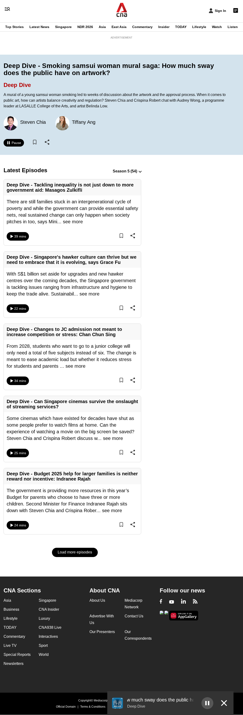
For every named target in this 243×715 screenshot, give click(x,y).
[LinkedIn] (183, 602)
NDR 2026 (85, 27)
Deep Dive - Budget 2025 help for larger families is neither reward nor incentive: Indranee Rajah (72, 476)
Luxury (44, 618)
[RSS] (195, 602)
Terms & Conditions (92, 706)
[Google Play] (162, 615)
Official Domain (66, 706)
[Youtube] (171, 602)
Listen (233, 27)
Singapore (63, 27)
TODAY (181, 27)
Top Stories (14, 27)
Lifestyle (199, 27)
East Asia (119, 27)
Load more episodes (75, 552)
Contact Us (134, 616)
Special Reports (17, 655)
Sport (43, 646)
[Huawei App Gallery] (183, 615)
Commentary (142, 27)
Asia (102, 27)
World (44, 655)
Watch (217, 27)
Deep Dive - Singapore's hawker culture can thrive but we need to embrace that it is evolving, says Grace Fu (71, 259)
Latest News (39, 27)
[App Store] (166, 615)
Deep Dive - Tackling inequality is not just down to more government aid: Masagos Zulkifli (70, 187)
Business (11, 609)
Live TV (10, 646)
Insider (163, 27)
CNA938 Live (50, 627)
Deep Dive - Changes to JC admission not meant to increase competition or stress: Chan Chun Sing (64, 332)
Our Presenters (102, 632)
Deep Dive (17, 85)
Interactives (48, 636)
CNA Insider (49, 609)
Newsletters (13, 664)
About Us (97, 600)
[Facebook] (161, 602)
